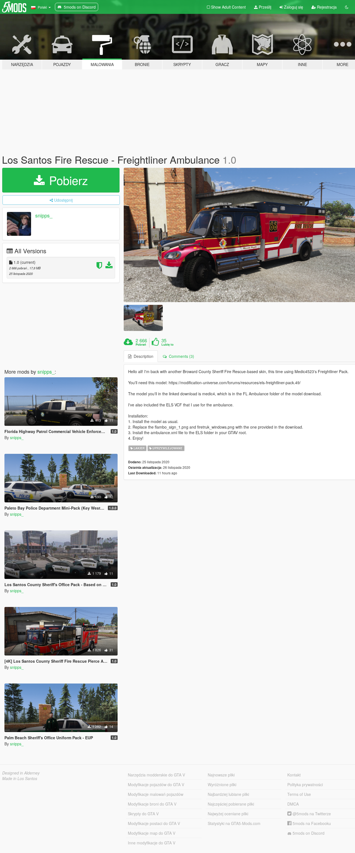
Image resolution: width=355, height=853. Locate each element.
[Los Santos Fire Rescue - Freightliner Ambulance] (143, 318)
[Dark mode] (347, 7)
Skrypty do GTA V (143, 813)
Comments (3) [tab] (180, 356)
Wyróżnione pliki (222, 784)
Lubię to (167, 344)
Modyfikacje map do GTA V (151, 833)
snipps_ (43, 215)
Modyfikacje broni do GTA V (152, 804)
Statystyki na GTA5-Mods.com (234, 823)
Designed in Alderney (21, 773)
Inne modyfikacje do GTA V (151, 843)
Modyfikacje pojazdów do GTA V (156, 784)
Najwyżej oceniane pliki (228, 813)
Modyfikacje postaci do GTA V (154, 823)
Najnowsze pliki (221, 775)
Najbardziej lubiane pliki (228, 794)
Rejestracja (326, 7)
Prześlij (264, 7)
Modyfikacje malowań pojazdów (155, 794)
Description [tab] (142, 356)
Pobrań (141, 344)
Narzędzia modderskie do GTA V (156, 775)
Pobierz (67, 180)
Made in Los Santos (19, 778)
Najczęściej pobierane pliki (231, 804)
